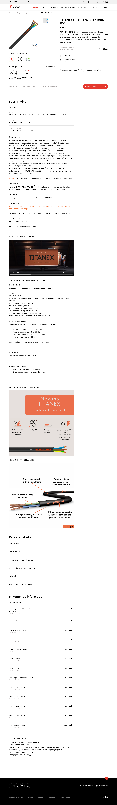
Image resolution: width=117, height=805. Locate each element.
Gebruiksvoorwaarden (35, 797)
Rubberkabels (35, 13)
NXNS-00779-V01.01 (17, 725)
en (104, 2)
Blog (92, 7)
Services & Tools (57, 7)
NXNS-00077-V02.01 (17, 697)
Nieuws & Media (70, 7)
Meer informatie (49, 66)
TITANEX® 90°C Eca (47, 13)
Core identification (16, 621)
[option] (13, 59)
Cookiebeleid (51, 797)
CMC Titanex (14, 668)
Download (68, 609)
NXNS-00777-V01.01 (17, 706)
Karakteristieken (29, 86)
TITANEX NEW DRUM (17, 630)
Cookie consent (65, 797)
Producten (37, 7)
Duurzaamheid (83, 7)
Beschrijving (13, 86)
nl (107, 2)
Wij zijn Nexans (101, 7)
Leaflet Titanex (14, 659)
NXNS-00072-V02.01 (17, 687)
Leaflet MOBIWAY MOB (18, 649)
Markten (46, 7)
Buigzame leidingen (22, 13)
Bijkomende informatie (48, 86)
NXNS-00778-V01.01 (17, 716)
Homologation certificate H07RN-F (22, 678)
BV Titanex (13, 640)
